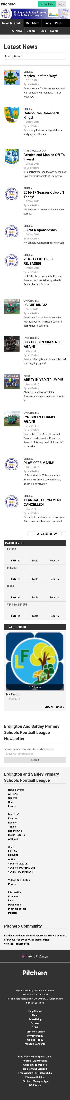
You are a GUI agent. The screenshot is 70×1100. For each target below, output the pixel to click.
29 (55, 533)
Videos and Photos (19, 880)
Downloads (14, 904)
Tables (12, 826)
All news (17, 30)
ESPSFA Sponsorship (40, 230)
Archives (13, 839)
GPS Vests (35, 1085)
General (31, 30)
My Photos (13, 694)
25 (38, 533)
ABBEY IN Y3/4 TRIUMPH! (43, 380)
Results (12, 822)
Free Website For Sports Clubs (35, 1056)
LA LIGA (12, 851)
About (35, 1015)
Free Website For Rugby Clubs (35, 1073)
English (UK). (36, 956)
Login (61, 4)
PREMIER (13, 855)
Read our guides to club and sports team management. (35, 935)
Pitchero (8, 4)
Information (15, 892)
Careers (35, 1023)
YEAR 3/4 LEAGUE (18, 863)
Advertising (35, 1019)
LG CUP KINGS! (35, 305)
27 (46, 533)
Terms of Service (35, 1031)
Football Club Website (35, 1060)
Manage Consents (35, 1044)
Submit (35, 760)
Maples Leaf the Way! (40, 76)
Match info (32, 23)
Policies (13, 912)
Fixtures (12, 818)
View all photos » (54, 707)
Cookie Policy (35, 1039)
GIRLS (11, 859)
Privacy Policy (35, 1035)
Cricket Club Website (35, 1064)
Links (11, 900)
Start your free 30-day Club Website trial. (27, 939)
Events (54, 30)
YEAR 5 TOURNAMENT (20, 871)
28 (51, 533)
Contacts (13, 896)
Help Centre (35, 1011)
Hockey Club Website (35, 1069)
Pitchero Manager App (35, 1081)
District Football (17, 908)
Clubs (47, 23)
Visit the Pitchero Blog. (17, 943)
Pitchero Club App (35, 1077)
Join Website (47, 4)
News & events (11, 23)
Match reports (16, 835)
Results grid (15, 830)
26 (42, 533)
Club (43, 30)
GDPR (35, 1027)
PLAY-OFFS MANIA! (39, 463)
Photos (59, 23)
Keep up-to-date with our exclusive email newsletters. (29, 749)
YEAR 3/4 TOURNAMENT (21, 867)
